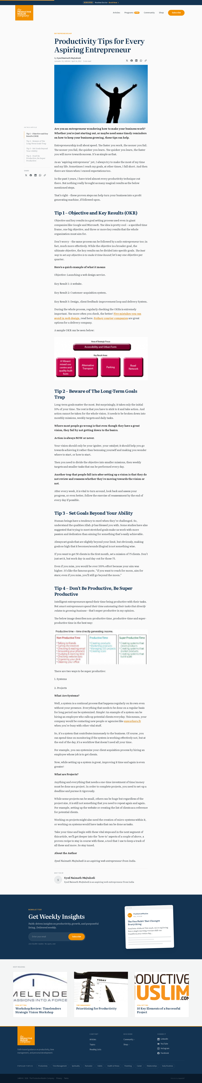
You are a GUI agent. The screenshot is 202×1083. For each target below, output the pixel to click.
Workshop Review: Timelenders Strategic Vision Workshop (38, 1010)
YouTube (164, 1043)
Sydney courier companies (111, 318)
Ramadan (88, 1066)
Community (149, 12)
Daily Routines (167, 1066)
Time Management (83, 1005)
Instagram (165, 1048)
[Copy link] (146, 61)
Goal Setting (21, 1005)
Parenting (128, 1066)
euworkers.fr (132, 721)
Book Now (113, 3)
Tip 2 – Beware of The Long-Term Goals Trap (36, 142)
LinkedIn (164, 1039)
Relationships (152, 1066)
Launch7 (181, 1078)
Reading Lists (95, 1049)
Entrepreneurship (63, 33)
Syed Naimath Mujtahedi (69, 58)
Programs (131, 12)
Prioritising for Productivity (96, 1008)
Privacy (59, 1078)
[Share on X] (127, 61)
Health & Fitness (113, 1066)
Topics (92, 1044)
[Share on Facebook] (132, 61)
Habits (100, 1066)
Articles (116, 12)
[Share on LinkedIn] (136, 61)
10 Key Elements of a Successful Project (158, 1010)
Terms (66, 1078)
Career (139, 1066)
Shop (161, 12)
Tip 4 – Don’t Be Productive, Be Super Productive (35, 158)
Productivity (42, 1066)
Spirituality (76, 1066)
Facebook (165, 1053)
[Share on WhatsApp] (141, 61)
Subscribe (176, 12)
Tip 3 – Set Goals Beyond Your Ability (37, 149)
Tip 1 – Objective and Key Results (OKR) (37, 134)
